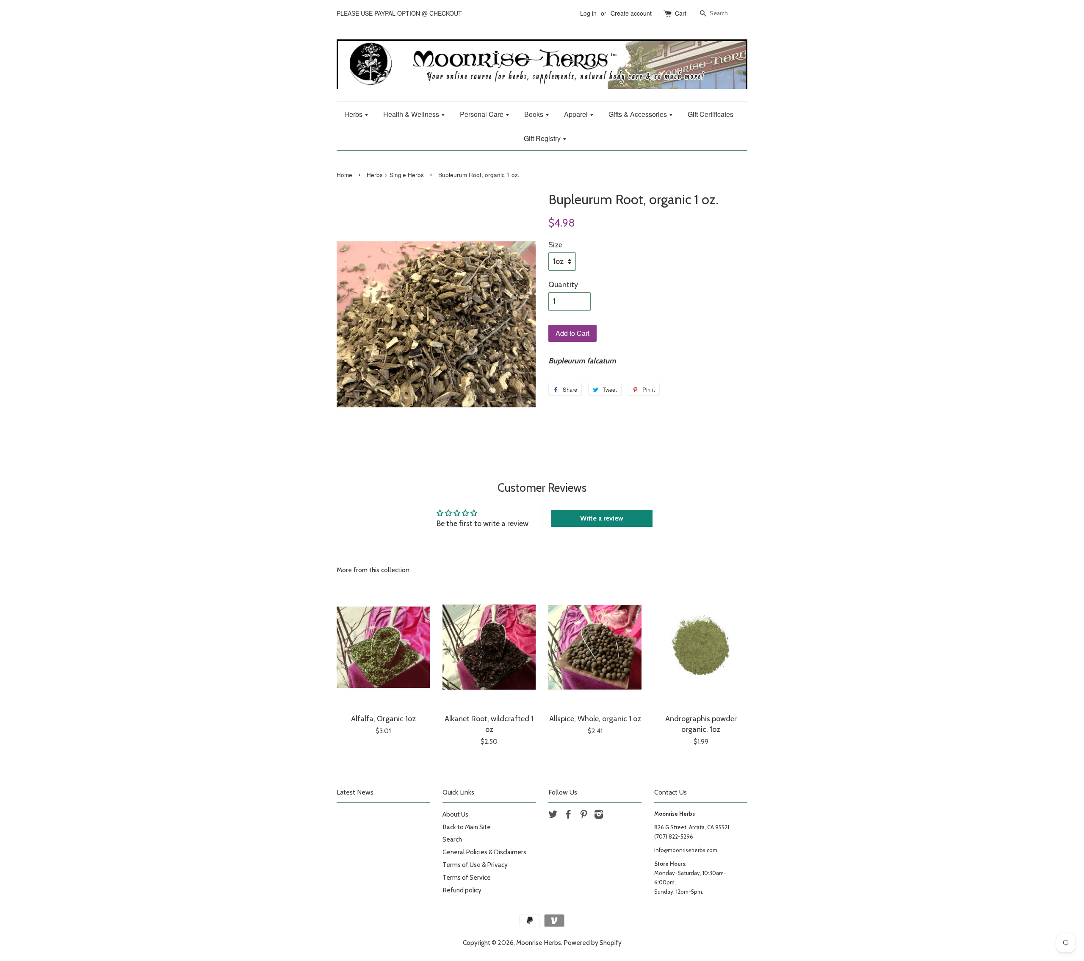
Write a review (601, 518)
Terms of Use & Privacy (475, 865)
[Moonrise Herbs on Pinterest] (583, 815)
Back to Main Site (466, 827)
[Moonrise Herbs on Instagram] (598, 815)
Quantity (563, 284)
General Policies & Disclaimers (484, 852)
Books (534, 114)
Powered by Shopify (593, 943)
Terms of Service (466, 877)
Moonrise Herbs (538, 943)
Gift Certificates (710, 114)
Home (344, 175)
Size (555, 244)
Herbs (354, 114)
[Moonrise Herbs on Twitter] (553, 815)
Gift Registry (543, 138)
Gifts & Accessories (638, 114)
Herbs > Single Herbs (395, 175)
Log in (588, 13)
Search (452, 839)
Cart (680, 13)
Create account (631, 13)
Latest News (355, 792)
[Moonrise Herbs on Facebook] (568, 815)
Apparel (576, 114)
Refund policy (461, 890)
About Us (455, 814)
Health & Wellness (412, 114)
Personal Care (482, 114)
